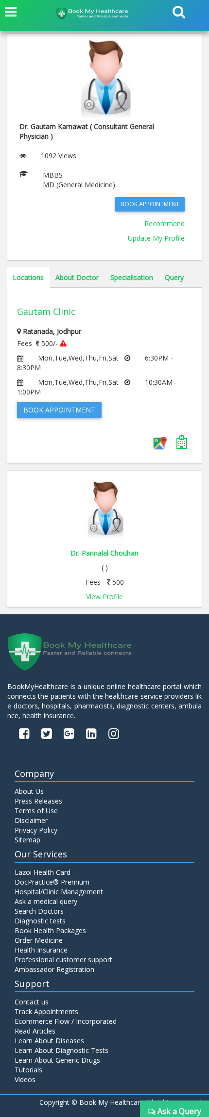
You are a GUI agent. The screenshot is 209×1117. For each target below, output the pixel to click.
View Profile (104, 596)
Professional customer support (63, 959)
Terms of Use (36, 810)
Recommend (164, 223)
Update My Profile (156, 238)
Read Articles (35, 1030)
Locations (28, 277)
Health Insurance (41, 949)
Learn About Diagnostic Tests (61, 1050)
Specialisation (131, 277)
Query (174, 277)
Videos (25, 1079)
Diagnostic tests (40, 920)
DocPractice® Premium (52, 882)
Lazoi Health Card (42, 872)
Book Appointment (150, 204)
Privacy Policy (36, 830)
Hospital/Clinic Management (59, 891)
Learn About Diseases (49, 1040)
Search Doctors (39, 911)
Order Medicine (39, 940)
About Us (29, 791)
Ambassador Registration (54, 969)
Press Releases (38, 800)
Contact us (32, 1001)
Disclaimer (31, 820)
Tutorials (28, 1069)
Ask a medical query (46, 901)
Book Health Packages (50, 930)
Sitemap (27, 839)
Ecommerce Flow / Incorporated (66, 1021)
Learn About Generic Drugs (57, 1060)
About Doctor (77, 277)
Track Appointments (46, 1011)
